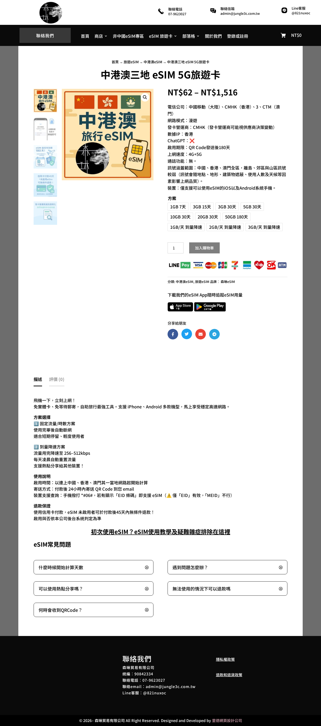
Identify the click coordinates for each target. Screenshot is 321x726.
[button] (145, 97)
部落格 (188, 36)
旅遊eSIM (131, 61)
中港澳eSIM (153, 61)
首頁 (85, 36)
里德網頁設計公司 (227, 720)
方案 (172, 198)
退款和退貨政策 (229, 674)
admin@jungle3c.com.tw (240, 13)
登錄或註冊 (237, 36)
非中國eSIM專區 (128, 36)
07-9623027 (153, 680)
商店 (98, 36)
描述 (38, 379)
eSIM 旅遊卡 (160, 36)
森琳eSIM (228, 281)
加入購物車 (204, 248)
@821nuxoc (301, 13)
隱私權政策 (225, 659)
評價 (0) (56, 379)
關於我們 (213, 36)
